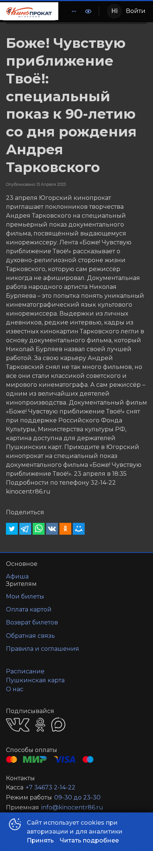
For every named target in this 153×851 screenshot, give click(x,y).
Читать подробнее (89, 840)
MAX (58, 725)
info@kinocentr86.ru (72, 807)
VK (17, 725)
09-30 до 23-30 (77, 797)
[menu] (69, 11)
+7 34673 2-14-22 (50, 787)
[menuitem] (74, 11)
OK (40, 725)
